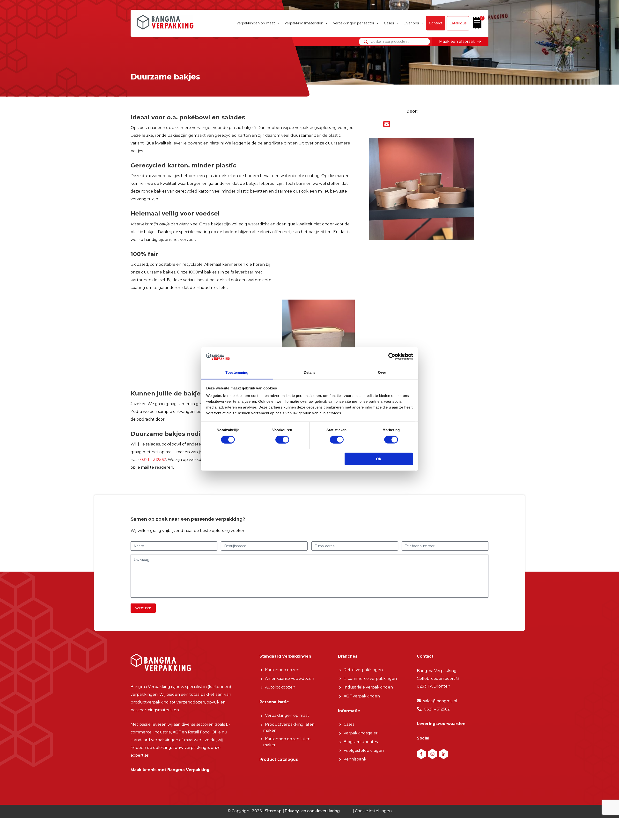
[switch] (282, 439)
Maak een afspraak (457, 41)
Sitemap (273, 811)
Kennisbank (355, 759)
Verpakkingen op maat (255, 23)
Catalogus (458, 23)
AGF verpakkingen (362, 696)
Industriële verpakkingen (368, 687)
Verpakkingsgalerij (361, 733)
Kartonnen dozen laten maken (286, 742)
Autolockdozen (280, 687)
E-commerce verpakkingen (370, 678)
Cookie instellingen (373, 811)
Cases (389, 23)
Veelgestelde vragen (364, 750)
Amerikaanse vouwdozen (289, 678)
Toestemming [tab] (236, 372)
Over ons (411, 23)
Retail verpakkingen (363, 669)
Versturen (143, 608)
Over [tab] (382, 372)
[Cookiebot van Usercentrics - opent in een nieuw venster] (392, 356)
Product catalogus (278, 759)
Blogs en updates (361, 741)
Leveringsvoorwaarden (441, 723)
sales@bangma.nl (440, 701)
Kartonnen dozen (282, 669)
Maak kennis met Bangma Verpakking (170, 770)
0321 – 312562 (153, 459)
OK (379, 459)
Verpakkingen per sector (353, 23)
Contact (435, 23)
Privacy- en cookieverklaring (312, 811)
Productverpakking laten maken (289, 727)
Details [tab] (310, 372)
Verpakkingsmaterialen (304, 23)
